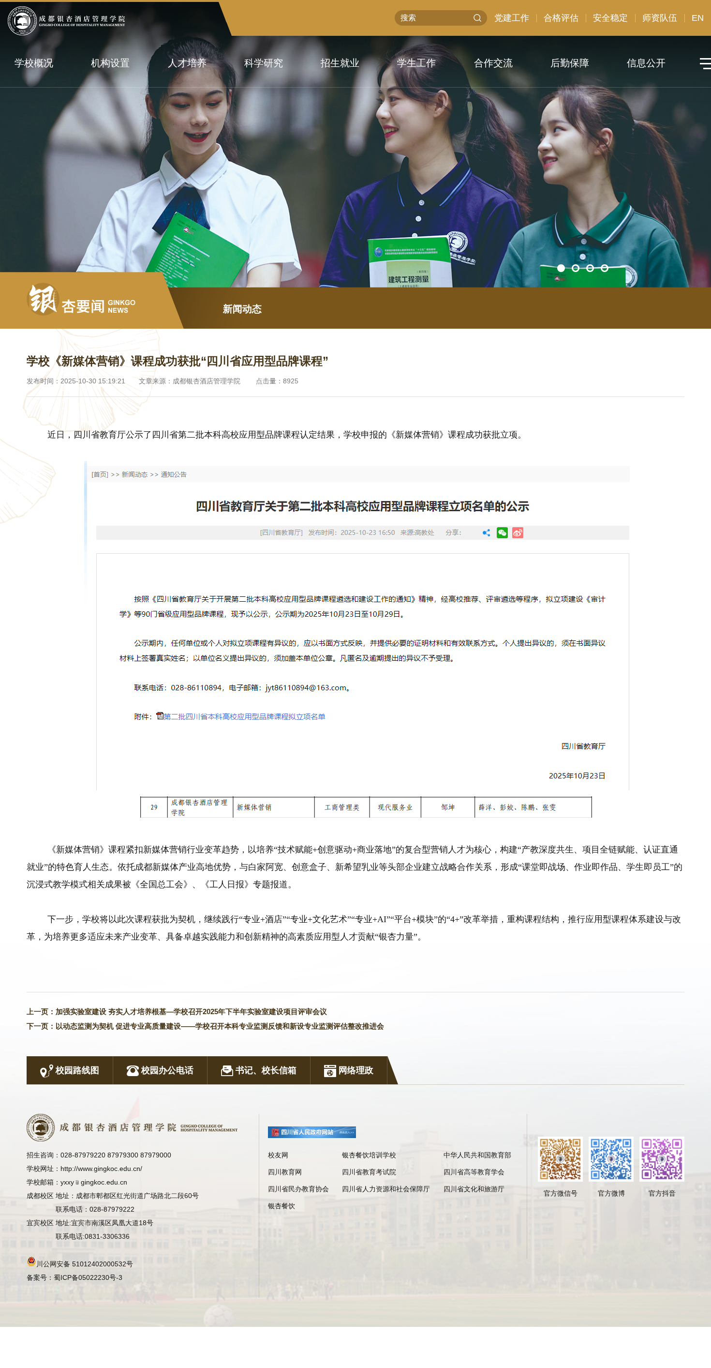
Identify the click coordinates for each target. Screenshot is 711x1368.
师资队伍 (659, 18)
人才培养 (187, 63)
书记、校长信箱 (264, 1070)
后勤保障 (569, 63)
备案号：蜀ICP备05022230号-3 (74, 1277)
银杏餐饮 (281, 1206)
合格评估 (561, 18)
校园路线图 (76, 1070)
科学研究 (263, 63)
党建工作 (511, 18)
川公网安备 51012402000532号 (84, 1264)
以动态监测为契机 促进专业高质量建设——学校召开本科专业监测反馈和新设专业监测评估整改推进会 (220, 1026)
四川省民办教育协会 (298, 1189)
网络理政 (354, 1070)
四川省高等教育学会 (474, 1172)
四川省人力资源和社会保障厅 (386, 1189)
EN (698, 18)
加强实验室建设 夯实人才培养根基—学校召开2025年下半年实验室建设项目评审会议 (191, 1011)
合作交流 (493, 63)
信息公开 (646, 63)
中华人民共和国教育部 (477, 1155)
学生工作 (416, 63)
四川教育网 (285, 1172)
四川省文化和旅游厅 (474, 1189)
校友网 (278, 1155)
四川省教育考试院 (369, 1172)
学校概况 (34, 63)
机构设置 (110, 63)
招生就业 (340, 63)
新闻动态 (242, 309)
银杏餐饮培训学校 (369, 1155)
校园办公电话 (166, 1070)
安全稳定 (610, 18)
